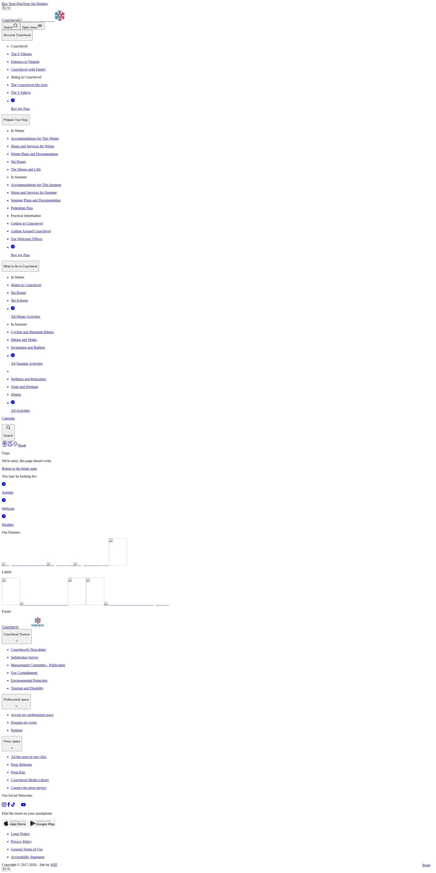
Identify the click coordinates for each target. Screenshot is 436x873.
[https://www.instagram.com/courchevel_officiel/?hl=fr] (4, 806)
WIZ (53, 865)
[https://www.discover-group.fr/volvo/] (24, 564)
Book (426, 865)
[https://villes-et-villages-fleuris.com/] (136, 604)
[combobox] (218, 235)
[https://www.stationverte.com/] (77, 604)
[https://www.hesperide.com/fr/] (60, 564)
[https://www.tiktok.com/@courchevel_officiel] (13, 806)
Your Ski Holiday (35, 4)
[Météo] (15, 445)
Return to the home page (19, 468)
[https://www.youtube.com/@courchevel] (23, 806)
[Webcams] (4, 445)
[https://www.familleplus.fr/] (44, 604)
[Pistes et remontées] (10, 445)
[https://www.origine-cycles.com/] (118, 564)
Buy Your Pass (12, 4)
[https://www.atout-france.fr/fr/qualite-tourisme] (11, 604)
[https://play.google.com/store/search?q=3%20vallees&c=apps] (42, 826)
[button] (8, 432)
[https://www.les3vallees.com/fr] (95, 604)
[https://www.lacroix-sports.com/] (91, 564)
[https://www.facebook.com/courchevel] (8, 806)
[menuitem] (17, 35)
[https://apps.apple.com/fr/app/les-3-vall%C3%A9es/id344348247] (15, 826)
